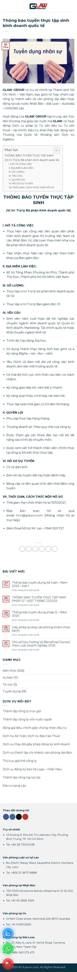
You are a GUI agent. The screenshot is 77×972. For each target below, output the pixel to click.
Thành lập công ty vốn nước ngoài (27, 719)
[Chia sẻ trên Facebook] (29, 549)
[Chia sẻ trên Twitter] (35, 549)
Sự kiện (8, 677)
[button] (5, 6)
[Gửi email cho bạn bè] (42, 549)
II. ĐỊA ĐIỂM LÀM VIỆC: (21, 167)
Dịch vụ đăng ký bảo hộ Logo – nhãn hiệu (32, 769)
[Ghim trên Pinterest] (48, 549)
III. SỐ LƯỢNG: (17, 171)
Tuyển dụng (12, 691)
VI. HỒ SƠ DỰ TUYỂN (21, 183)
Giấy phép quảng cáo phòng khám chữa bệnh (41, 629)
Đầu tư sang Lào (14, 785)
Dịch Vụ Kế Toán (14, 736)
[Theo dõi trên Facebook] (6, 817)
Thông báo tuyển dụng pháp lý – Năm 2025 (39, 614)
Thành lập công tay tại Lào (21, 777)
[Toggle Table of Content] (55, 150)
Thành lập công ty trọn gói (22, 711)
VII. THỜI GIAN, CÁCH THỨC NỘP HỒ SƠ (31, 187)
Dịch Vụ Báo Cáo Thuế (44, 736)
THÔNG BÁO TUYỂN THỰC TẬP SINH (29, 155)
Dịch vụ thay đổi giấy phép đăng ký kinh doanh (36, 744)
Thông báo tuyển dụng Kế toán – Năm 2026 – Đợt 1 (39, 584)
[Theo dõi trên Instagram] (12, 817)
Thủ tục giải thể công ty (20, 761)
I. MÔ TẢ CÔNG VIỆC (20, 164)
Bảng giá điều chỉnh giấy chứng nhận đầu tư (35, 727)
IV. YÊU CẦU (16, 175)
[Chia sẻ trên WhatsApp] (22, 549)
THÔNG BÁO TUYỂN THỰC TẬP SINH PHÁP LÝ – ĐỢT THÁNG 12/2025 (39, 599)
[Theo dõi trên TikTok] (19, 817)
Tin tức (8, 684)
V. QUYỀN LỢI (17, 179)
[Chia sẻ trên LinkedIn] (55, 549)
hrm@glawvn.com (29, 515)
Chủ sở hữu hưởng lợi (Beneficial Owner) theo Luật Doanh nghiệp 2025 (41, 643)
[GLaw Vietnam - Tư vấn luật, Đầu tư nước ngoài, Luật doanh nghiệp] (38, 6)
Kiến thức (9, 670)
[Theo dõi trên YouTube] (25, 817)
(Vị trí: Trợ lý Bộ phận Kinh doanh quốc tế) (32, 160)
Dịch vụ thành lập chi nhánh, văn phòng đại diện (37, 752)
